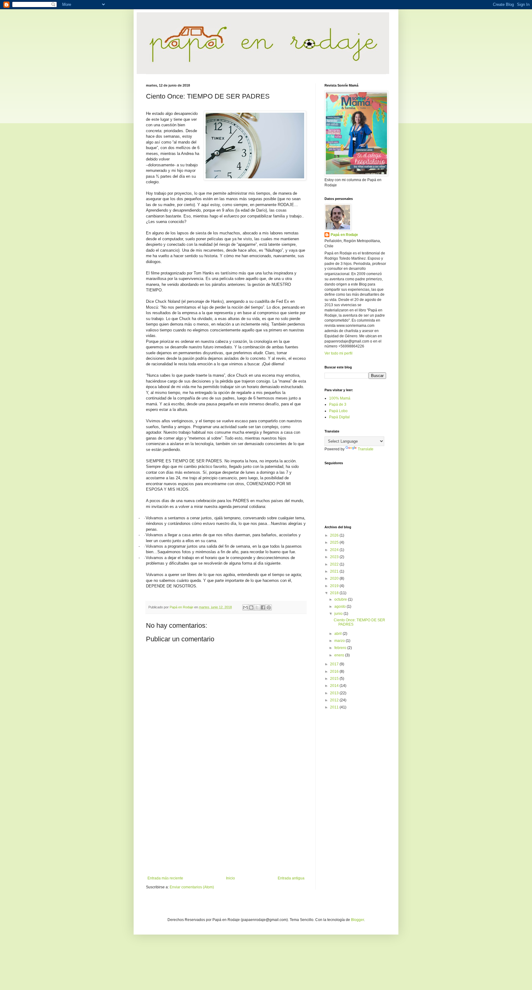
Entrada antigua (291, 878)
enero (339, 655)
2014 (335, 686)
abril (338, 633)
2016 (335, 671)
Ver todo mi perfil (338, 353)
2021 (335, 571)
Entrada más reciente (165, 878)
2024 (335, 550)
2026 (335, 535)
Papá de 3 (337, 404)
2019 (335, 586)
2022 (335, 564)
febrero (340, 648)
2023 (335, 557)
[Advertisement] (226, 825)
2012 (335, 700)
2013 (335, 693)
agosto (340, 606)
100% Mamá (339, 398)
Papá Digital (339, 417)
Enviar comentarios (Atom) (192, 887)
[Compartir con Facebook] (263, 607)
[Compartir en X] (257, 607)
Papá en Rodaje (344, 235)
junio (339, 613)
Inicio (230, 878)
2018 (335, 593)
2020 (335, 578)
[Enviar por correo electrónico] (245, 607)
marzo (340, 641)
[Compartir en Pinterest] (269, 607)
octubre (341, 599)
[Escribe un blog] (251, 607)
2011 (335, 707)
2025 (335, 542)
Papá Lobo (338, 411)
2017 (335, 664)
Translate (365, 449)
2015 (335, 678)
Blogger (357, 920)
